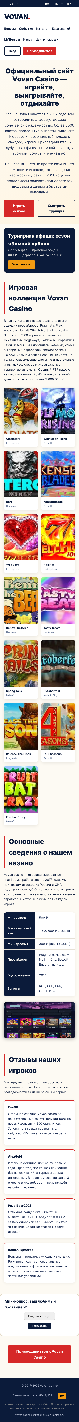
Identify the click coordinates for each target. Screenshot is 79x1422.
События (26, 28)
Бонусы (10, 28)
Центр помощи (46, 39)
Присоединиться (39, 51)
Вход (12, 51)
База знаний (61, 28)
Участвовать (21, 264)
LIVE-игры (12, 39)
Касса (27, 39)
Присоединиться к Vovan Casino (39, 1354)
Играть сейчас (19, 208)
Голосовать (39, 1325)
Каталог (42, 28)
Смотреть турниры (56, 208)
